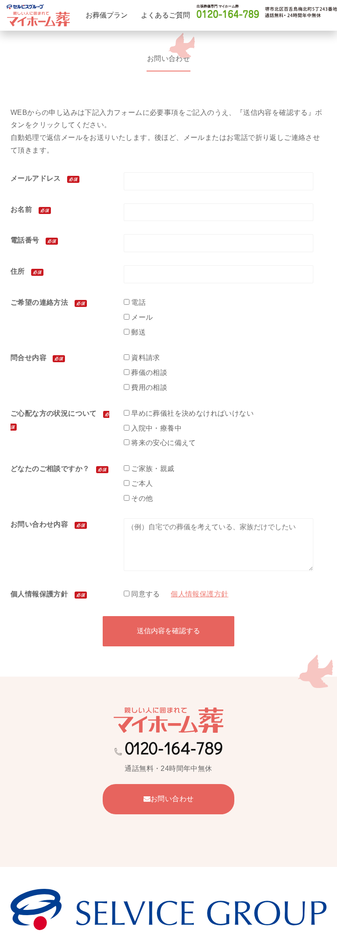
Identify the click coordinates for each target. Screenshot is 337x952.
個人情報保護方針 (199, 594)
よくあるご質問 (165, 15)
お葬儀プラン (107, 15)
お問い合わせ (172, 798)
